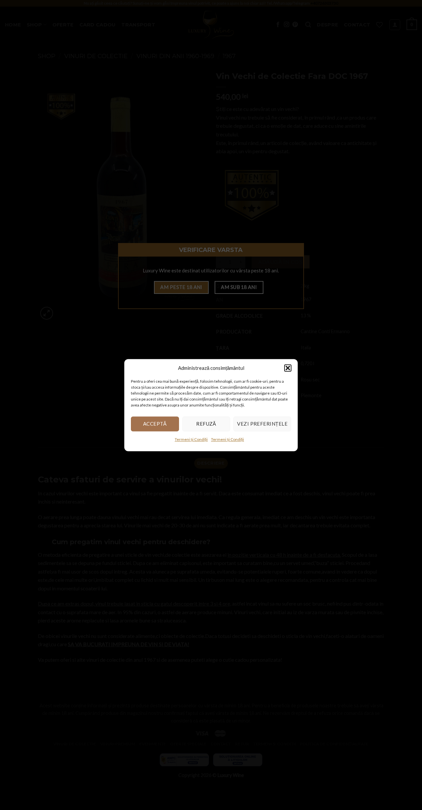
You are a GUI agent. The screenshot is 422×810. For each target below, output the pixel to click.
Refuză (206, 424)
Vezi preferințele (262, 424)
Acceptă (155, 424)
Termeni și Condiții (191, 439)
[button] (288, 368)
